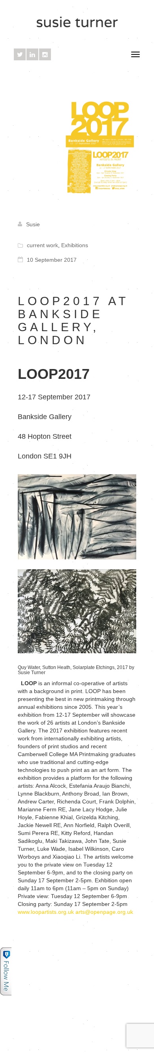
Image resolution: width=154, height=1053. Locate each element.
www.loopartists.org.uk (46, 912)
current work (42, 245)
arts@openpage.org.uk (104, 912)
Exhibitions (74, 245)
